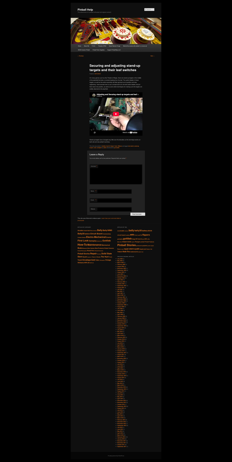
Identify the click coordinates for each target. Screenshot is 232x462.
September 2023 (121, 270)
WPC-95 (92, 262)
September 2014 (121, 389)
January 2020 (121, 318)
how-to (140, 239)
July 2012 (120, 427)
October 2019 (121, 324)
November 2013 (121, 402)
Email (93, 200)
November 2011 (121, 442)
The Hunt (105, 256)
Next (152, 56)
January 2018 (121, 349)
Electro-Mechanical (96, 236)
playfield (144, 245)
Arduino (126, 231)
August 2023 (120, 272)
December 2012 (121, 421)
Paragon (137, 242)
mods (129, 242)
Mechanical (106, 245)
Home (79, 46)
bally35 (138, 230)
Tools (115, 146)
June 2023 (120, 274)
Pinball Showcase (99, 250)
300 (118, 231)
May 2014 (120, 397)
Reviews (99, 254)
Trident (119, 252)
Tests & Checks (96, 257)
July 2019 (120, 329)
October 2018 (121, 339)
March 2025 (120, 262)
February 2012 (121, 437)
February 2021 (121, 297)
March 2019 (120, 335)
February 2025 (121, 264)
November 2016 (121, 358)
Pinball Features (109, 248)
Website (93, 209)
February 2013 (121, 420)
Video (97, 260)
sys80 (136, 249)
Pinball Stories (84, 253)
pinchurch (139, 245)
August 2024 (120, 266)
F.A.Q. (93, 46)
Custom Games (82, 237)
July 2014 (120, 393)
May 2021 (120, 291)
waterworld (134, 252)
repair (126, 249)
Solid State (106, 253)
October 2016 (121, 360)
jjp (143, 239)
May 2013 (120, 414)
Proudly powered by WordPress (116, 456)
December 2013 (121, 400)
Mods (80, 248)
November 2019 (121, 322)
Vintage (108, 260)
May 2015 (120, 383)
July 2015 (120, 379)
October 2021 (121, 284)
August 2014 (120, 391)
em (132, 234)
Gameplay (93, 241)
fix (141, 235)
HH (136, 239)
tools (95, 147)
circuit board (121, 235)
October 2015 (121, 374)
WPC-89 (87, 263)
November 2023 (121, 268)
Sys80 (85, 257)
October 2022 (121, 278)
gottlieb (127, 238)
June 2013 (120, 412)
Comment (94, 166)
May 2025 (120, 260)
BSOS (150, 231)
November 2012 (121, 423)
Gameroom (99, 241)
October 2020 (121, 303)
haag (133, 239)
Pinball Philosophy (82, 250)
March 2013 (120, 418)
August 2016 (120, 362)
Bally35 (81, 233)
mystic (133, 242)
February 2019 (121, 337)
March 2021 (120, 295)
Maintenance (94, 244)
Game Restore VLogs (114, 46)
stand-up (136, 146)
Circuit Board (96, 233)
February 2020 (121, 316)
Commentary (107, 234)
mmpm (124, 242)
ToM (151, 249)
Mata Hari (119, 242)
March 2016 (120, 370)
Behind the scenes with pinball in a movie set (135, 46)
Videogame (102, 260)
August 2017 (120, 354)
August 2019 (120, 328)
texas (148, 249)
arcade (121, 231)
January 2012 (121, 439)
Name (93, 191)
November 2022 (121, 276)
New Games (91, 248)
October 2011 (121, 444)
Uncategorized (88, 259)
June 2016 (120, 366)
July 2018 (120, 343)
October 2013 (121, 404)
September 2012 (121, 425)
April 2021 (120, 293)
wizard (139, 251)
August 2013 (120, 408)
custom (128, 235)
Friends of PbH (102, 46)
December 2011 (121, 441)
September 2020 (121, 305)
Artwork (95, 230)
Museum (84, 248)
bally (131, 230)
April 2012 (120, 433)
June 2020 (120, 310)
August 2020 (120, 306)
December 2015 (121, 372)
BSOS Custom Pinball (84, 50)
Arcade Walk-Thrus (88, 230)
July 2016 (120, 364)
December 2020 (121, 299)
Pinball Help (85, 9)
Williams (120, 146)
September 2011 (121, 446)
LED (145, 239)
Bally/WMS (107, 230)
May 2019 (120, 331)
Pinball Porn (90, 250)
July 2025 (120, 259)
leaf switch (131, 146)
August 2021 (120, 287)
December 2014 (121, 387)
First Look (83, 240)
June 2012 (120, 429)
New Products (99, 248)
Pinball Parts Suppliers (99, 50)
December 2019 (121, 320)
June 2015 (120, 381)
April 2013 (120, 416)
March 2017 (120, 356)
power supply (150, 245)
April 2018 (120, 345)
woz (142, 251)
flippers (146, 234)
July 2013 (120, 410)
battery (145, 230)
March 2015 (120, 385)
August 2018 (120, 341)
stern (131, 248)
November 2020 (121, 301)
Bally (99, 230)
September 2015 (121, 375)
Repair (112, 146)
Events (108, 237)
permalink (116, 147)
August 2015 (120, 377)
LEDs (148, 239)
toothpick (99, 147)
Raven (119, 249)
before (87, 234)
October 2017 (121, 351)
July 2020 (120, 308)
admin (105, 147)
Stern (80, 256)
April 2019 (120, 333)
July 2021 (120, 289)
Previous (81, 56)
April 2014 (120, 398)
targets (91, 147)
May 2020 (120, 312)
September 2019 (121, 326)
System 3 (89, 257)
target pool (143, 249)
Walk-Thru (126, 251)
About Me (86, 46)
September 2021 (121, 285)
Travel (80, 260)
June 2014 (120, 395)
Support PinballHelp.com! (114, 50)
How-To (108, 146)
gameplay (120, 239)
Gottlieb (104, 146)
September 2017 (121, 352)
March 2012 (120, 435)
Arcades (80, 230)
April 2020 (120, 314)
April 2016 (120, 368)
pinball (143, 242)
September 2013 (121, 406)
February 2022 (121, 282)
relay (122, 249)
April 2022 (120, 280)
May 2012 (120, 431)
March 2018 (120, 347)
